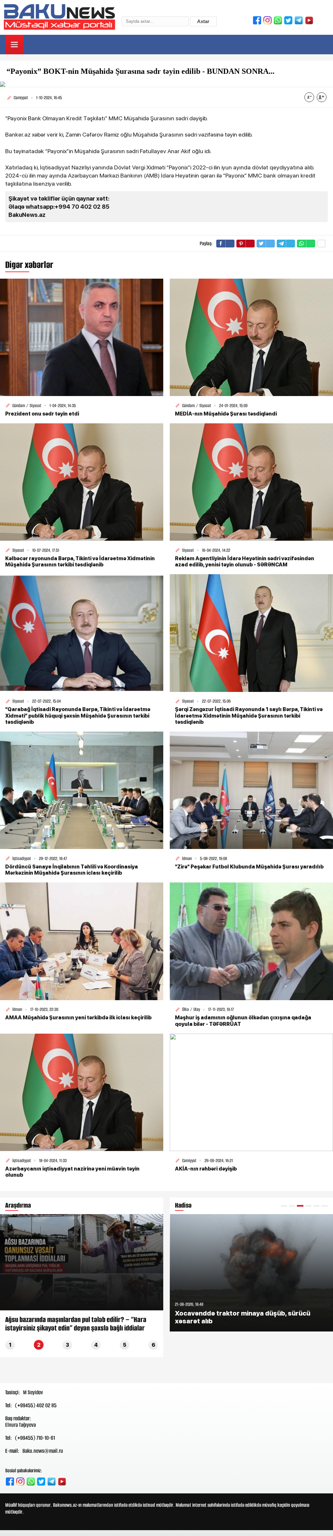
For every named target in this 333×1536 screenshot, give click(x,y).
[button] (284, 1206)
